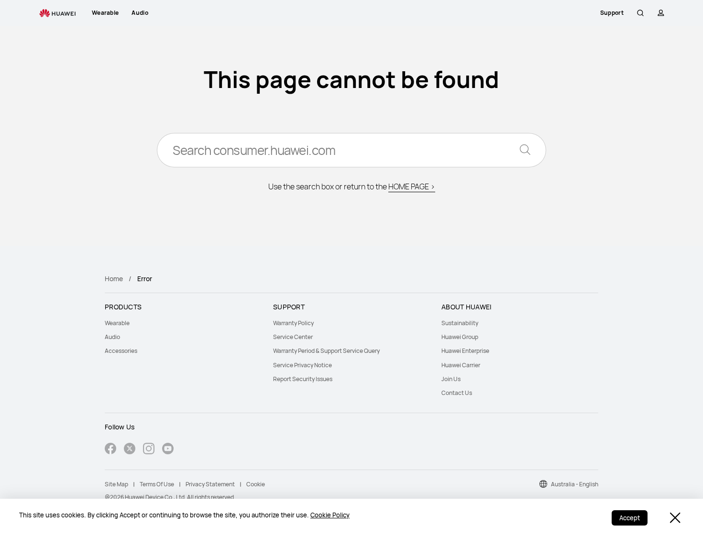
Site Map (116, 484)
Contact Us (456, 393)
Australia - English (574, 484)
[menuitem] (183, 323)
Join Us (451, 379)
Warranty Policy (293, 323)
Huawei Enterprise (465, 351)
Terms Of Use (157, 484)
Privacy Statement (210, 484)
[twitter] (129, 450)
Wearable (117, 323)
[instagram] (148, 450)
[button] (640, 13)
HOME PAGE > (411, 186)
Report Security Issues (302, 379)
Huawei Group (459, 337)
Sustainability (459, 323)
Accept (629, 518)
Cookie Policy (330, 515)
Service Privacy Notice (302, 365)
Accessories (121, 351)
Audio (112, 337)
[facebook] (110, 450)
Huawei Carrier (460, 365)
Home (114, 278)
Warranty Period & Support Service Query (326, 351)
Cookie (255, 484)
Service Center (293, 337)
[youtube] (168, 450)
